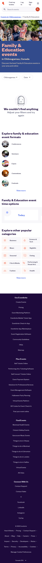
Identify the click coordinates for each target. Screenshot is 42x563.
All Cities (21, 473)
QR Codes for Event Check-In (21, 406)
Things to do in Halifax (21, 462)
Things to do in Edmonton (21, 451)
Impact (7, 541)
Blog (13, 536)
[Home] (3, 3)
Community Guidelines (21, 339)
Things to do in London (21, 457)
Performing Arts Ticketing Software (21, 369)
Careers (26, 536)
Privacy (13, 546)
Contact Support (21, 486)
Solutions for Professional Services (21, 385)
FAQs (21, 345)
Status (33, 541)
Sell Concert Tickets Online (21, 374)
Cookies (33, 546)
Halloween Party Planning (21, 395)
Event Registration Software (21, 334)
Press (33, 536)
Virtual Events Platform (21, 401)
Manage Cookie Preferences (21, 552)
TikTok (21, 518)
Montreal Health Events (21, 425)
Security (15, 541)
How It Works (9, 530)
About (7, 536)
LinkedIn (21, 507)
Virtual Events (21, 467)
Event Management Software (21, 390)
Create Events (21, 302)
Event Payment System (21, 379)
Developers (24, 541)
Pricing (21, 307)
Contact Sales (21, 491)
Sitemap (21, 350)
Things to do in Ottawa (21, 441)
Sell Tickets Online (21, 363)
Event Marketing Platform (21, 313)
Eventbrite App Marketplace (21, 329)
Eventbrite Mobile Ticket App (21, 318)
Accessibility (23, 546)
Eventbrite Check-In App (21, 323)
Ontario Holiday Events (21, 430)
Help (18, 536)
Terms (6, 546)
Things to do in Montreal (21, 446)
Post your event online (21, 411)
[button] (11, 77)
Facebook (21, 502)
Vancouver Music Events (21, 435)
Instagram (21, 513)
